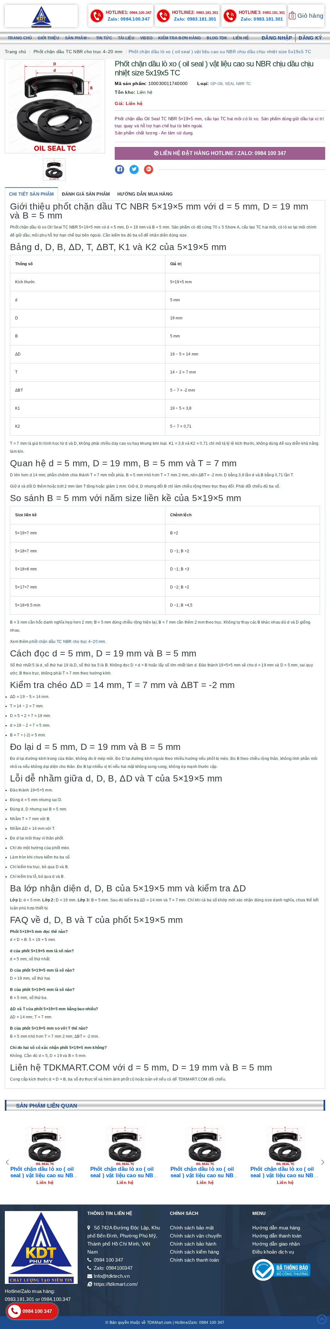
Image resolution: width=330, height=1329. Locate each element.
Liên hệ (241, 38)
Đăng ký (310, 38)
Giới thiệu (48, 38)
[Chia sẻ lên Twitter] (134, 169)
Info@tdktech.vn (112, 1276)
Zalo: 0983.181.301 (195, 19)
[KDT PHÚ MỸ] (41, 17)
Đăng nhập (277, 38)
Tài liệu (126, 38)
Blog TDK (217, 38)
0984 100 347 (108, 1260)
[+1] (148, 169)
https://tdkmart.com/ (116, 1284)
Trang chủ (20, 38)
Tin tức (104, 38)
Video (146, 38)
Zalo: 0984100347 (113, 1268)
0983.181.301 (195, 13)
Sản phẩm (76, 38)
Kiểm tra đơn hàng (179, 38)
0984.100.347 (129, 13)
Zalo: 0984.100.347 (129, 19)
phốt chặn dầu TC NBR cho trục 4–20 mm (67, 641)
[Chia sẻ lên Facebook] (119, 169)
